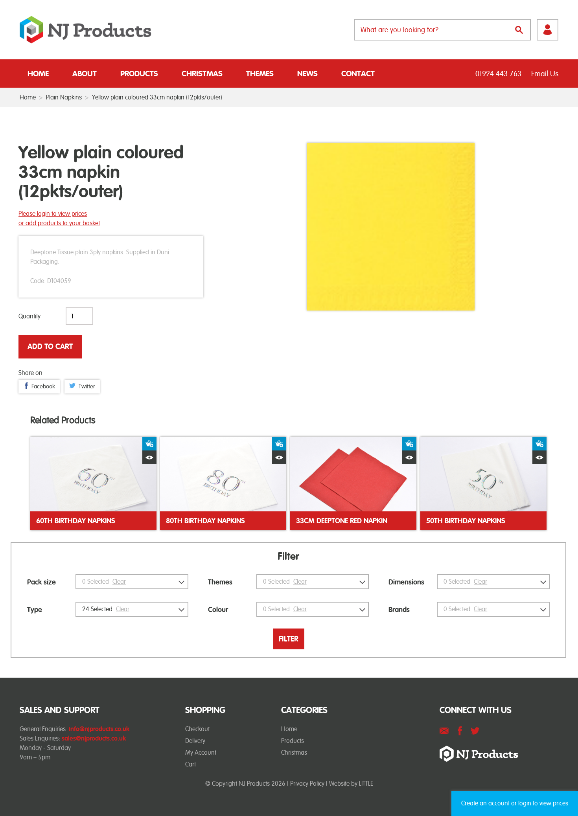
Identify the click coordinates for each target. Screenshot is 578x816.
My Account (200, 752)
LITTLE (366, 783)
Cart (190, 764)
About (84, 73)
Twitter (87, 386)
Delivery (195, 740)
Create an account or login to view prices (514, 803)
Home (38, 73)
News (307, 73)
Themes (260, 73)
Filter (288, 638)
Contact (358, 73)
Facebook (43, 386)
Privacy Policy (307, 783)
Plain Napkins (64, 97)
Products (139, 73)
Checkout (197, 729)
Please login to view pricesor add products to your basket (59, 218)
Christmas (202, 73)
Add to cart (50, 346)
